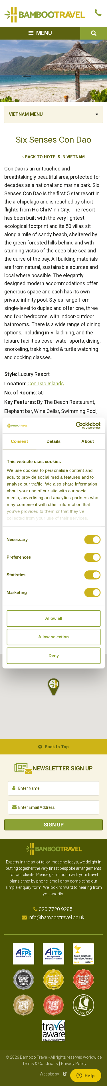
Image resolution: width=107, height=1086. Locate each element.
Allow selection (53, 636)
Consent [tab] (19, 441)
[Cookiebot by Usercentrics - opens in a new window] (76, 425)
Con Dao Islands (45, 383)
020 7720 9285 (55, 909)
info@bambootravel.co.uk (56, 917)
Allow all (53, 618)
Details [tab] (53, 441)
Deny (54, 655)
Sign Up (54, 825)
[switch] (92, 557)
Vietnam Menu (26, 114)
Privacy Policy (73, 1063)
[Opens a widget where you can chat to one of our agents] (85, 1076)
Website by (54, 1074)
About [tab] (87, 441)
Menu (44, 33)
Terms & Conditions (40, 1063)
